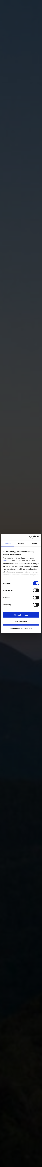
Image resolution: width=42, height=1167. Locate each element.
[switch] (36, 590)
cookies (6, 561)
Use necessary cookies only (21, 628)
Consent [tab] (7, 543)
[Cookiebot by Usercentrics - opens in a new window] (29, 537)
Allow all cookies (21, 615)
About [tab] (34, 543)
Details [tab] (21, 543)
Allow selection (21, 622)
